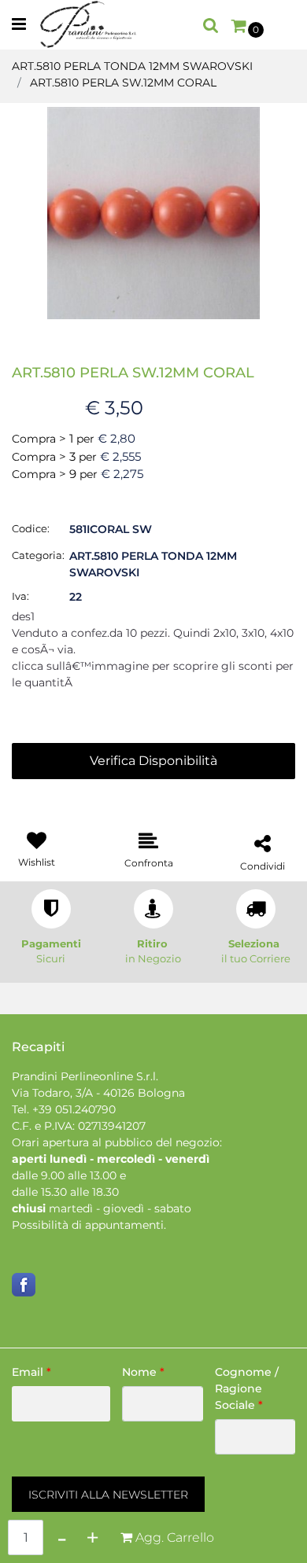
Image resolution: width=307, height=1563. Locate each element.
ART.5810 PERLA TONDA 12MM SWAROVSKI (132, 66)
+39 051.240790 (74, 1109)
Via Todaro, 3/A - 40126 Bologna (98, 1093)
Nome (143, 1372)
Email (31, 1372)
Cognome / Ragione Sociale (247, 1388)
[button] (153, 212)
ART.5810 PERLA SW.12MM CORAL (123, 82)
